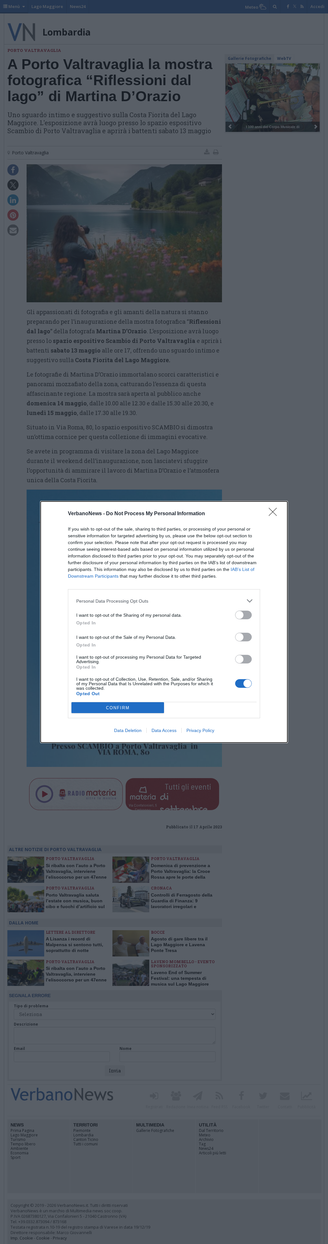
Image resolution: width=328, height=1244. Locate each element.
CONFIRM (118, 707)
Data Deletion (128, 730)
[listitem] (164, 601)
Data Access (164, 730)
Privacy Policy (200, 730)
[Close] (275, 514)
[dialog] (164, 622)
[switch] (243, 615)
